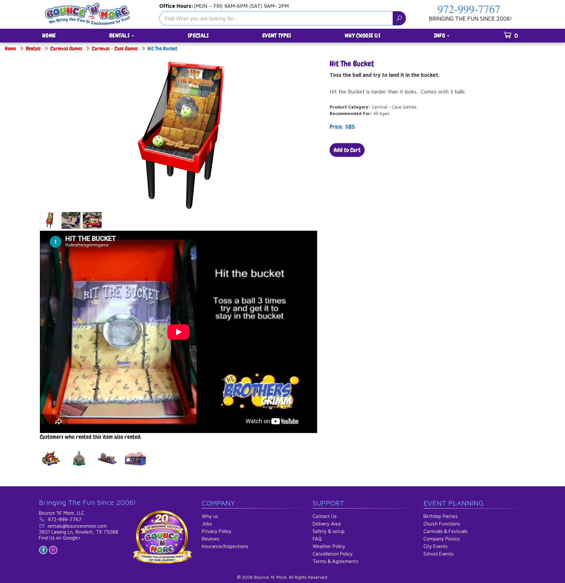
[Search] (399, 18)
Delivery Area (327, 523)
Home (10, 48)
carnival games (66, 48)
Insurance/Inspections (225, 546)
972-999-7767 (468, 8)
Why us (210, 516)
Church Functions (441, 523)
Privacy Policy (216, 531)
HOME (49, 35)
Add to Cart (347, 150)
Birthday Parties (440, 516)
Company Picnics (441, 538)
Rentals (33, 48)
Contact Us (325, 516)
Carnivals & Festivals (445, 531)
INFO (440, 35)
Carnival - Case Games (115, 48)
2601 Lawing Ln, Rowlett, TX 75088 (78, 532)
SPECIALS (198, 35)
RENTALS (120, 35)
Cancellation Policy (333, 554)
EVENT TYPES (276, 35)
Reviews (210, 538)
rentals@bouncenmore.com (77, 526)
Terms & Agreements (335, 561)
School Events (438, 554)
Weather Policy (329, 546)
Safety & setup (329, 531)
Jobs (207, 523)
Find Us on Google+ (60, 538)
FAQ (317, 538)
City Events (435, 546)
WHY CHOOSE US (362, 35)
